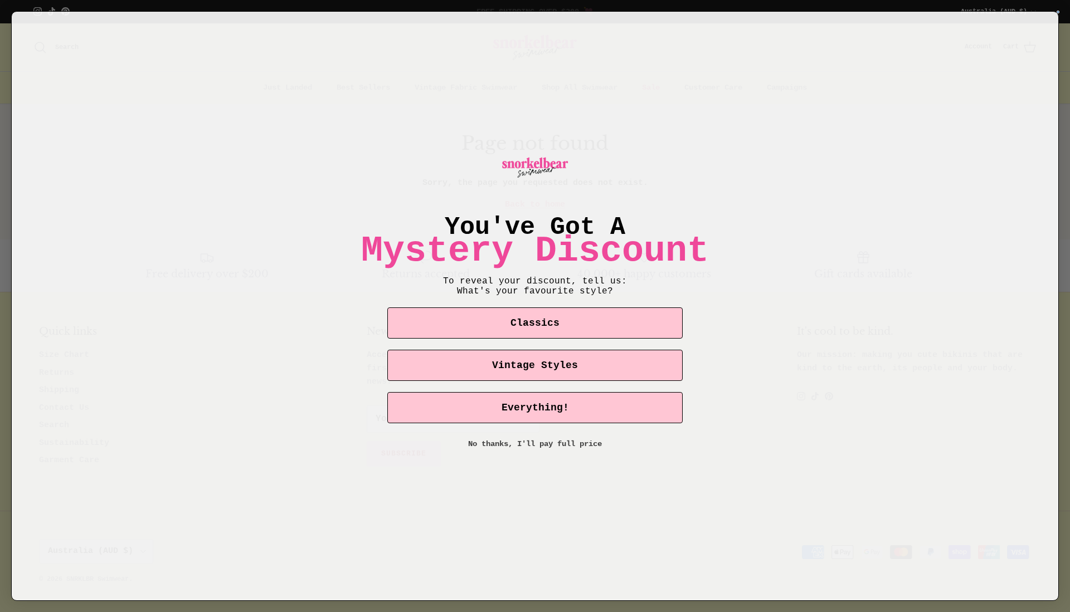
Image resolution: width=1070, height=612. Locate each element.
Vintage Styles (535, 365)
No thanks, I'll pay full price (535, 443)
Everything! (535, 407)
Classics (535, 323)
